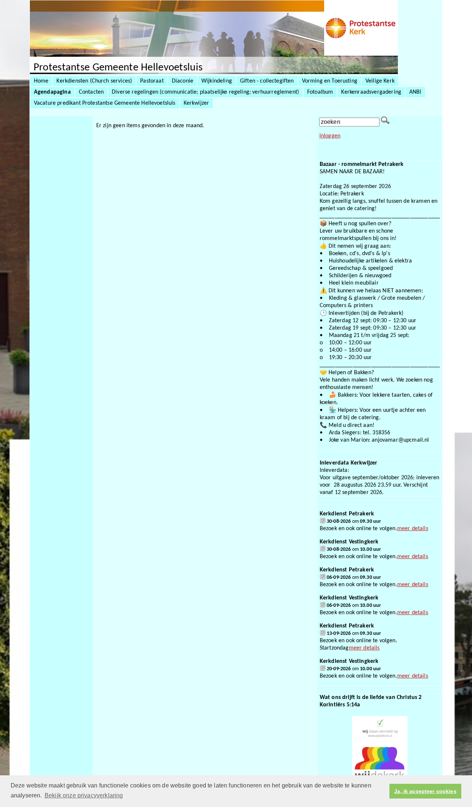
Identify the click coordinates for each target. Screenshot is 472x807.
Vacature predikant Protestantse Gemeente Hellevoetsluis (105, 103)
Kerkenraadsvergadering (371, 92)
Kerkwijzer (196, 103)
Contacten (91, 92)
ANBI (415, 92)
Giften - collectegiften (267, 81)
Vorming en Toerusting (329, 81)
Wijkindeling (216, 81)
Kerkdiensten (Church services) (94, 81)
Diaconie (182, 81)
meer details (412, 529)
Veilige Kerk (380, 81)
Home (41, 81)
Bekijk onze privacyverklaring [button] (84, 795)
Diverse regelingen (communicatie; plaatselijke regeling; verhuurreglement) (205, 92)
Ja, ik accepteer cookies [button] (425, 791)
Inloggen (329, 136)
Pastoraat (151, 81)
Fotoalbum (320, 92)
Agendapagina (52, 92)
